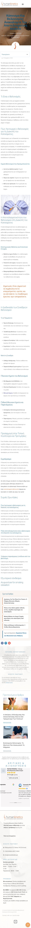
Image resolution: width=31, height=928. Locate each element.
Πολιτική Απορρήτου (10, 836)
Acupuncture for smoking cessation (12, 583)
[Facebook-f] (15, 921)
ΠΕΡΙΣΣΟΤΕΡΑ (7, 722)
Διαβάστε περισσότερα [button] (7, 798)
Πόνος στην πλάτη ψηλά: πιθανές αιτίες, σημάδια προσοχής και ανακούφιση (14, 609)
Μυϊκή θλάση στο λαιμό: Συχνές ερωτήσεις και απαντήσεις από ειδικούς (14, 618)
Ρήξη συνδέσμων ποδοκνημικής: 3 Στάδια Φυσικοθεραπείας (14, 626)
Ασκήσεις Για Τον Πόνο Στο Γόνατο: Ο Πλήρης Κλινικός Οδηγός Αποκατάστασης (15, 601)
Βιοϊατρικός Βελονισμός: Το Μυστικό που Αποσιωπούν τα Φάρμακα (13, 745)
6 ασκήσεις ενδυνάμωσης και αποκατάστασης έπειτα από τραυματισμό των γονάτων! (14, 717)
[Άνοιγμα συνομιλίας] (28, 925)
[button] (22, 4)
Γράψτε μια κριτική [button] (13, 778)
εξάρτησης (16, 76)
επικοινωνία (9, 682)
